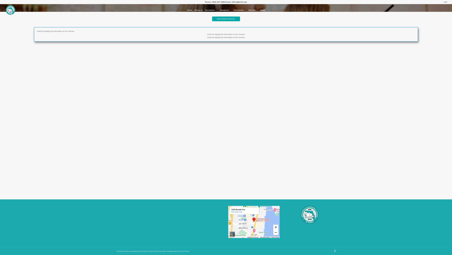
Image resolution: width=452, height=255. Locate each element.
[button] (226, 19)
